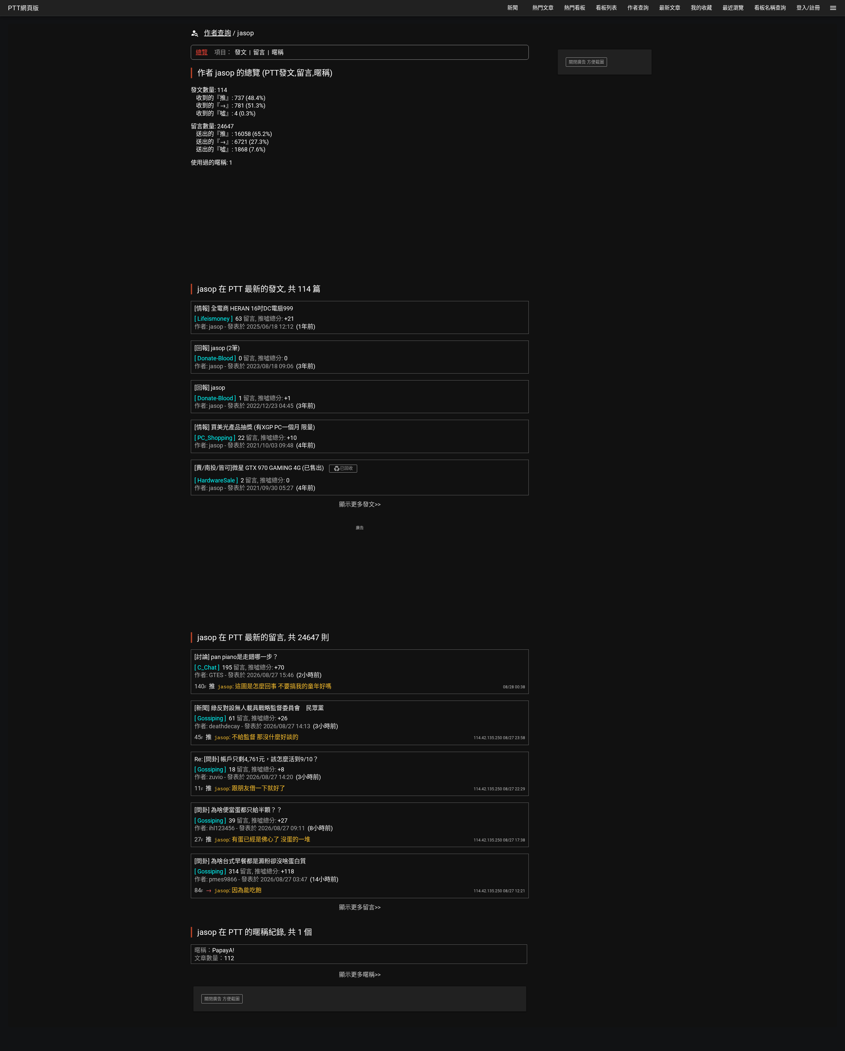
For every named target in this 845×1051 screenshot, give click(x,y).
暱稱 (278, 52)
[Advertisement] (360, 578)
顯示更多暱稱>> (360, 974)
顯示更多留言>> (360, 907)
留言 (259, 52)
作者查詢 (217, 33)
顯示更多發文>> (360, 504)
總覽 (202, 52)
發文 (241, 52)
